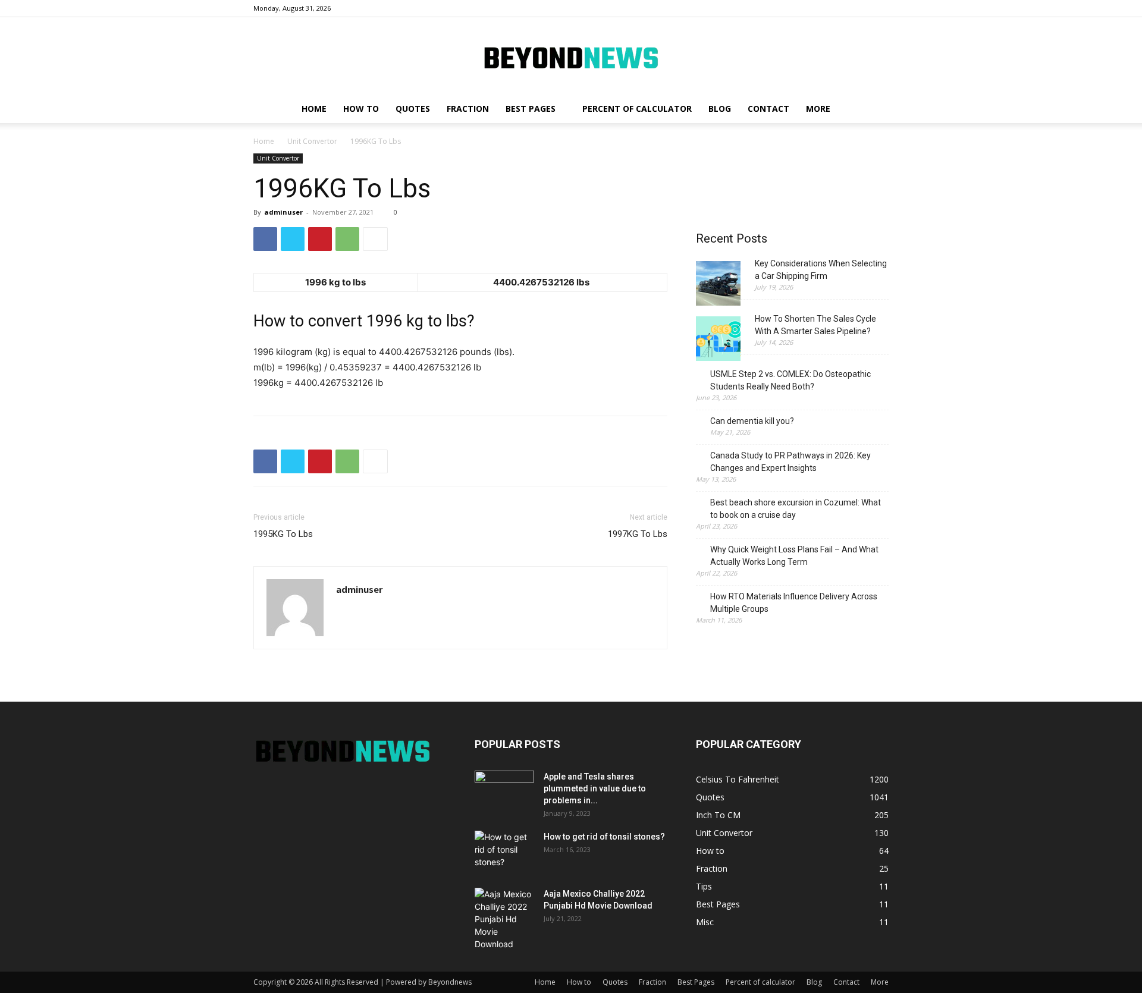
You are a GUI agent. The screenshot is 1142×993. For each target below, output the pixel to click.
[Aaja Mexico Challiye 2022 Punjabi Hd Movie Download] (504, 919)
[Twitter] (293, 239)
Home (314, 108)
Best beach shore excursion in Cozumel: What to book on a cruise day (795, 509)
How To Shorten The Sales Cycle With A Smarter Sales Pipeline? (815, 325)
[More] (375, 239)
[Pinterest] (320, 239)
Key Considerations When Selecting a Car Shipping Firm (821, 270)
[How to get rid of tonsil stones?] (504, 851)
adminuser (283, 212)
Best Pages (531, 108)
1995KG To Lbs (283, 534)
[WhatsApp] (347, 239)
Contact (768, 108)
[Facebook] (265, 239)
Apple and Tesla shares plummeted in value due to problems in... (595, 788)
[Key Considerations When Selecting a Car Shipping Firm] (718, 285)
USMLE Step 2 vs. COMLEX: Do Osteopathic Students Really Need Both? (790, 380)
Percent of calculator (637, 108)
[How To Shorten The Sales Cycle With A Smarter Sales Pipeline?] (718, 340)
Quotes (413, 108)
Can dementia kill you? (752, 421)
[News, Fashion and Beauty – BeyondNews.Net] (571, 57)
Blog (719, 108)
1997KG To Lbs (637, 534)
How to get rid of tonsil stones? (604, 836)
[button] (874, 109)
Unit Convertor (312, 141)
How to (361, 108)
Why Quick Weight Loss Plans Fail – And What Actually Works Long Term (794, 556)
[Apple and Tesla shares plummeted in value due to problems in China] (504, 791)
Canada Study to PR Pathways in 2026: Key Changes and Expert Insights (790, 462)
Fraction (468, 108)
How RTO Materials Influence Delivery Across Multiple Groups (793, 603)
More (818, 108)
